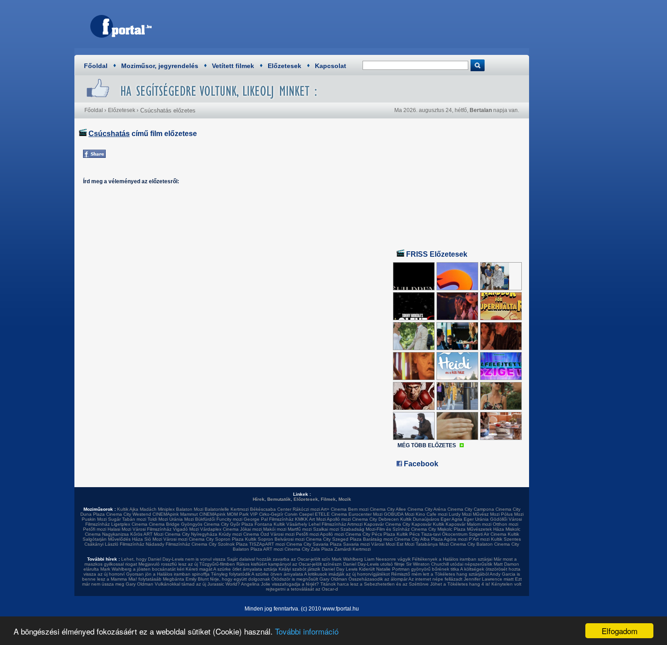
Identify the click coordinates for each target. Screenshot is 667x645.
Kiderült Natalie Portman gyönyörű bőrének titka (409, 569)
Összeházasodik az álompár (377, 579)
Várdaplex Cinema (219, 529)
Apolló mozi (339, 519)
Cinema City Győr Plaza (228, 524)
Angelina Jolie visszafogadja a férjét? (280, 583)
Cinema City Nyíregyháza (191, 534)
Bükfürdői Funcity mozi (218, 519)
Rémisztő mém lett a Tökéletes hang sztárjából (440, 574)
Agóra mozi (455, 539)
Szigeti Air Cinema (487, 534)
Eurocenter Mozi (365, 514)
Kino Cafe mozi (431, 514)
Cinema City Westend (128, 514)
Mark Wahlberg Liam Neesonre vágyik (371, 559)
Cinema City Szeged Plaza (334, 539)
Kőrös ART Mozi (146, 534)
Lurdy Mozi (460, 514)
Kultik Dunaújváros (419, 519)
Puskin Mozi (94, 519)
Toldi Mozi (157, 519)
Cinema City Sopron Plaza (216, 539)
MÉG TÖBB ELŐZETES (426, 445)
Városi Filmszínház (152, 529)
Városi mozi (282, 534)
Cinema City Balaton (471, 544)
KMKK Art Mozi (310, 519)
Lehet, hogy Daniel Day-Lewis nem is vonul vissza (173, 559)
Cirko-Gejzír (271, 514)
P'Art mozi (479, 539)
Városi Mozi (383, 544)
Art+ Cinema (334, 509)
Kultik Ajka (127, 509)
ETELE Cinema (331, 514)
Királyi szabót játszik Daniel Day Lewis (318, 569)
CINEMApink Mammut (175, 514)
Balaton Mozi (189, 509)
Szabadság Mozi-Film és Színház (375, 529)
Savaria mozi (356, 544)
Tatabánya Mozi (432, 544)
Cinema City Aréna (426, 509)
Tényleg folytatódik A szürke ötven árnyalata (257, 574)
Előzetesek (284, 65)
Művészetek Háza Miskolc (493, 529)
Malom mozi (479, 524)
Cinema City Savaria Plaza (314, 544)
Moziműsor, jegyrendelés (159, 65)
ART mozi (273, 549)
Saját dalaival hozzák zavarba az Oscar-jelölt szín (278, 559)
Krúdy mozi (230, 534)
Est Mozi (405, 544)
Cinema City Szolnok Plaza (219, 544)
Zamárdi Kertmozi (352, 549)
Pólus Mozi (512, 514)
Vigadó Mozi (186, 529)
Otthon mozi (505, 524)
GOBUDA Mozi (399, 514)
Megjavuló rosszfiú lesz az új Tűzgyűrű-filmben (186, 564)
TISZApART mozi (267, 544)
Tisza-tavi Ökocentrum (444, 534)
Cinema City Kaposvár (408, 524)
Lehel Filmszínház (327, 524)
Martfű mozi (300, 529)
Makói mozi (274, 529)
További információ (306, 631)
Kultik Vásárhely (290, 524)
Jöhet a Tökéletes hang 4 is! (460, 583)
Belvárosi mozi (289, 539)
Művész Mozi (486, 514)
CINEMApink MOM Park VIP (228, 514)
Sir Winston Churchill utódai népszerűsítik (449, 564)
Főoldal (96, 65)
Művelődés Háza (125, 539)
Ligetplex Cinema (129, 524)
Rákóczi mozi (306, 509)
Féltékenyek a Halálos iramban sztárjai (452, 559)
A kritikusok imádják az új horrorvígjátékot (347, 574)
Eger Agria (451, 519)
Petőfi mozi (94, 529)
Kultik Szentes (506, 539)
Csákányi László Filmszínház (114, 544)
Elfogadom (620, 630)
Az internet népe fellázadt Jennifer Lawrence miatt (461, 579)
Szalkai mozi (326, 529)
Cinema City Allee (388, 509)
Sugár (114, 519)
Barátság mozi (378, 539)
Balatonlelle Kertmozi (227, 509)
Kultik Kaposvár (449, 524)
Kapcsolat (330, 65)
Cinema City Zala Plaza (308, 549)
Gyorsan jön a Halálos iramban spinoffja (168, 574)
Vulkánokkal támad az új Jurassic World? (197, 583)
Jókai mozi (251, 529)
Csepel (306, 514)
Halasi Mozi (119, 529)
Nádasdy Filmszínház (168, 544)
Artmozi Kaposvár (365, 524)
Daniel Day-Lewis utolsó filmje (374, 564)
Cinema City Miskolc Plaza (438, 529)
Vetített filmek (233, 65)
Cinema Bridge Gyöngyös (175, 524)
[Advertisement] (358, 25)
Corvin (291, 514)
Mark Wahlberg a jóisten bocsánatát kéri (142, 569)
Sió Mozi (153, 539)
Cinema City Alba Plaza (418, 539)
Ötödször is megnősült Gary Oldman (309, 579)
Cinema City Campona (470, 509)
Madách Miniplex (157, 509)
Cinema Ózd (256, 534)
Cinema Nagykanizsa (107, 534)
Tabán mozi (134, 519)
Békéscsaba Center (270, 509)
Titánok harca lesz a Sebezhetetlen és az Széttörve (374, 583)
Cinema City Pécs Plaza (370, 534)
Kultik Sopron (259, 539)
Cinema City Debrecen (375, 519)
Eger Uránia (476, 519)
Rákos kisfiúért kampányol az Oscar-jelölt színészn (289, 564)
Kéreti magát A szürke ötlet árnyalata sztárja (231, 569)
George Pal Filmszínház (269, 519)
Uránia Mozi (181, 519)
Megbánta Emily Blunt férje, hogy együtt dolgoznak (216, 579)
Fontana (263, 524)
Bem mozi (358, 509)
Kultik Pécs (408, 534)
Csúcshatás (109, 133)
